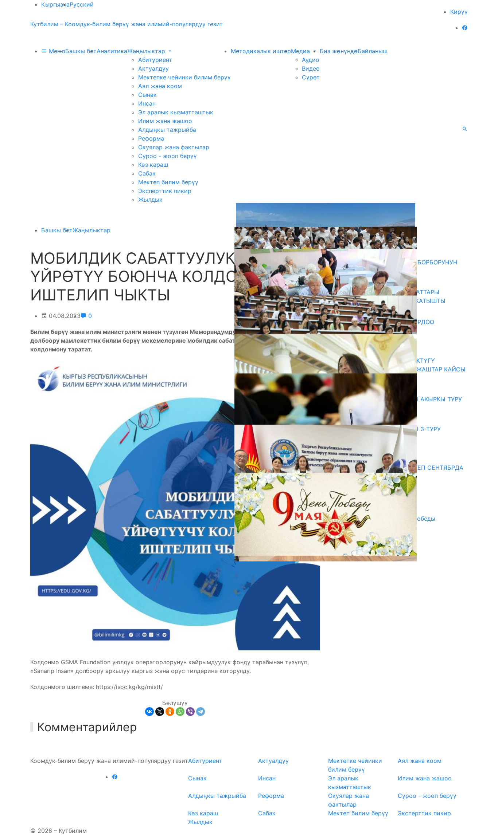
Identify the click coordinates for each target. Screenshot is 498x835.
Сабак (147, 173)
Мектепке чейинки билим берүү (184, 77)
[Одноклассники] (170, 711)
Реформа (151, 138)
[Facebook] (465, 27)
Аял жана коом (160, 86)
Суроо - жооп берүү (167, 155)
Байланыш (373, 51)
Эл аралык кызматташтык (175, 112)
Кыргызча (55, 4)
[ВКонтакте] (149, 711)
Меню (56, 51)
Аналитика (112, 51)
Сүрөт (311, 77)
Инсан (147, 103)
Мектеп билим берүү (168, 182)
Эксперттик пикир (164, 190)
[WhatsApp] (180, 711)
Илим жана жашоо (165, 121)
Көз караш (153, 164)
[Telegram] (200, 711)
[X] (159, 711)
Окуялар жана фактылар (173, 147)
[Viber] (190, 711)
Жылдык (150, 199)
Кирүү (459, 11)
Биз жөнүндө (339, 51)
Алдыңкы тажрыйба (167, 129)
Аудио (310, 59)
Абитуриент (155, 59)
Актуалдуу (153, 68)
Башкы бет (81, 51)
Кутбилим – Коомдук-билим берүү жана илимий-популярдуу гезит (126, 24)
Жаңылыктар (147, 51)
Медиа (301, 51)
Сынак (147, 94)
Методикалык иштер (261, 51)
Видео (311, 68)
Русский (82, 4)
